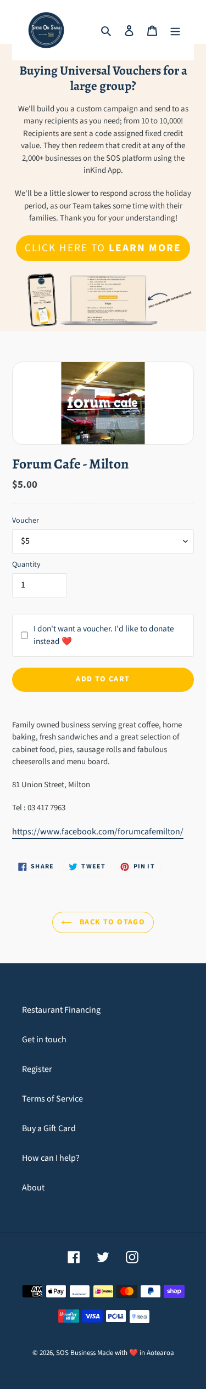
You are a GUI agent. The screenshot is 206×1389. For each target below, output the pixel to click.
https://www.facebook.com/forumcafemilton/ (97, 832)
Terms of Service (52, 1099)
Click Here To (103, 248)
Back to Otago (111, 922)
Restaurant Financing (61, 1010)
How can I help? (51, 1158)
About (33, 1188)
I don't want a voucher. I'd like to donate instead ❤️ (104, 635)
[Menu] (175, 30)
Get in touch (44, 1040)
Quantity (26, 564)
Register (37, 1069)
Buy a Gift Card (49, 1128)
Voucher (25, 520)
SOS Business (76, 1353)
